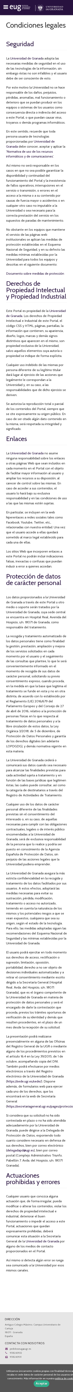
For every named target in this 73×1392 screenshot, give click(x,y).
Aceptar (41, 1383)
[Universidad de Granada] (49, 7)
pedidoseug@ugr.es (20, 1348)
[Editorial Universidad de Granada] (23, 7)
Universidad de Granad (26, 58)
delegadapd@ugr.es (20, 1150)
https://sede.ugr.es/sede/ (24, 1081)
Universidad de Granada (27, 453)
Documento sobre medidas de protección (35, 273)
